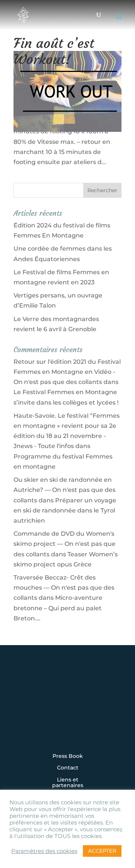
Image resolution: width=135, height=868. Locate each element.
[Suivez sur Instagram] (21, 709)
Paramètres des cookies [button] (44, 851)
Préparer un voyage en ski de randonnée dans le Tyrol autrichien (65, 510)
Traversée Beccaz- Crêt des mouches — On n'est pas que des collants (64, 587)
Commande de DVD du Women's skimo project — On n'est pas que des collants (65, 543)
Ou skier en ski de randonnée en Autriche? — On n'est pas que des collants (65, 489)
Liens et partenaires (67, 783)
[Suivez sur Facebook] (44, 709)
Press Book (67, 756)
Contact (67, 768)
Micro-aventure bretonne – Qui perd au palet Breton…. (58, 607)
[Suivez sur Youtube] (91, 709)
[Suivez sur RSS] (67, 729)
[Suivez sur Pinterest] (114, 709)
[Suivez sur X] (67, 709)
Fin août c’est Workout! (54, 51)
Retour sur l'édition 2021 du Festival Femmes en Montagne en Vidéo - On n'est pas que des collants (67, 371)
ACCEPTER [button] (102, 850)
